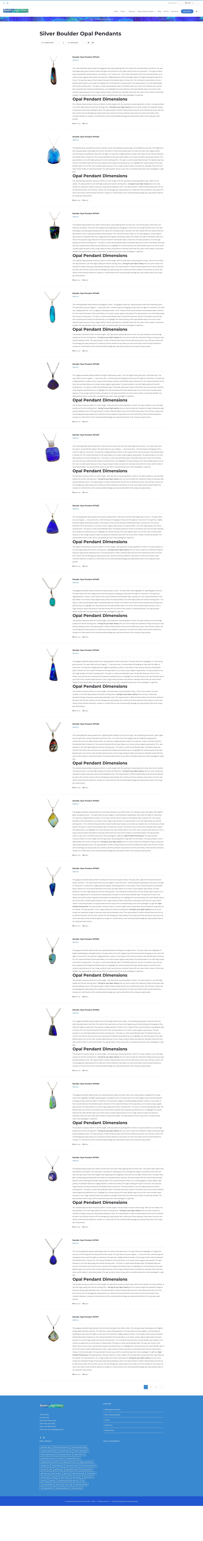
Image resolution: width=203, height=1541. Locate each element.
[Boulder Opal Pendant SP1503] (53, 886)
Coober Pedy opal (57, 1465)
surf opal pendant (76, 1488)
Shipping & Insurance (112, 1409)
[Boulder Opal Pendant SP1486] (53, 381)
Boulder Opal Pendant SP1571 (86, 1317)
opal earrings (45, 1477)
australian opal (45, 1447)
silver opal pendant (47, 1484)
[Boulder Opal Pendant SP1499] (53, 741)
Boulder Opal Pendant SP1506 (86, 1010)
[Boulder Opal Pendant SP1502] (53, 818)
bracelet (61, 1458)
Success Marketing (132, 1501)
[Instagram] (7, 3)
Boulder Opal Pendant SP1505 (86, 939)
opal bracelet (91, 1473)
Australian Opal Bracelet (61, 1447)
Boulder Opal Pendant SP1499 (86, 724)
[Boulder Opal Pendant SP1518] (53, 1175)
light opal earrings (78, 1473)
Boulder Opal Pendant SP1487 (86, 435)
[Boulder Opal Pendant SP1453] (53, 154)
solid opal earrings (81, 1484)
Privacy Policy (109, 1430)
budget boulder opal (72, 1458)
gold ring (67, 1473)
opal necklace (65, 1477)
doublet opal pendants (88, 1465)
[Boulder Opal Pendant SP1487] (53, 452)
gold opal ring (45, 1473)
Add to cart (77, 123)
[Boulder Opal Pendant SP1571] (53, 1334)
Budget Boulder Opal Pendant (50, 1462)
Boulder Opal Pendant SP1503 (86, 868)
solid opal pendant (47, 1488)
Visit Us (107, 1420)
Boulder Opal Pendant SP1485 (86, 293)
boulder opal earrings (48, 1454)
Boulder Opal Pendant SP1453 (86, 137)
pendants (52, 1480)
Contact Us (108, 1425)
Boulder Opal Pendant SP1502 (86, 801)
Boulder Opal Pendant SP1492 (86, 506)
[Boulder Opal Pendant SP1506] (53, 1027)
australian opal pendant (48, 1451)
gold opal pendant (86, 1469)
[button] (196, 11)
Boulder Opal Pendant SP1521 (86, 1240)
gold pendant (56, 1473)
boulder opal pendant (64, 1454)
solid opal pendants (62, 1488)
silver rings (69, 1484)
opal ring (44, 1480)
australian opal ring (65, 1451)
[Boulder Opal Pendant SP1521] (53, 1257)
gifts (50, 1469)
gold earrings (59, 1469)
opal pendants (88, 1477)
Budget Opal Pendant (69, 1462)
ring (83, 1480)
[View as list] (93, 43)
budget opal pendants (86, 1462)
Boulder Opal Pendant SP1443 (86, 57)
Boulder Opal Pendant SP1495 (86, 579)
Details (86, 123)
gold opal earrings (72, 1469)
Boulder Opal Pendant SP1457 (86, 213)
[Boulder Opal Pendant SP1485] (53, 311)
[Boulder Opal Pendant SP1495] (53, 597)
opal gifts (55, 1477)
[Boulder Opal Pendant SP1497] (53, 667)
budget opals (45, 1465)
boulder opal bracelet (81, 1451)
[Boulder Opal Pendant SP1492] (53, 523)
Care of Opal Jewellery (112, 1415)
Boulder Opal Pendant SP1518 (86, 1157)
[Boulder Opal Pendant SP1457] (53, 231)
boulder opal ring (79, 1454)
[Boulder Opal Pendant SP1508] (53, 1101)
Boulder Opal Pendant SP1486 (86, 364)
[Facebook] (4, 3)
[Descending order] (63, 43)
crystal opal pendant (72, 1465)
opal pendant (77, 1477)
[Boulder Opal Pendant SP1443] (53, 74)
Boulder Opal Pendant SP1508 (86, 1084)
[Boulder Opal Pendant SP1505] (53, 956)
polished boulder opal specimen (68, 1480)
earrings (43, 1469)
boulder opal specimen (48, 1458)
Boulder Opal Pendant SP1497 (86, 650)
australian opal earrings (79, 1447)
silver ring (59, 1484)
